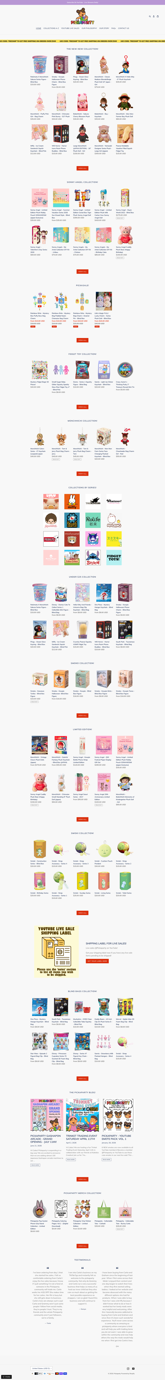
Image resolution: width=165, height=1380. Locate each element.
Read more (35, 1165)
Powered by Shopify (128, 1373)
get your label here (97, 961)
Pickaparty (117, 1373)
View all (82, 168)
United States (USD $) (41, 1368)
